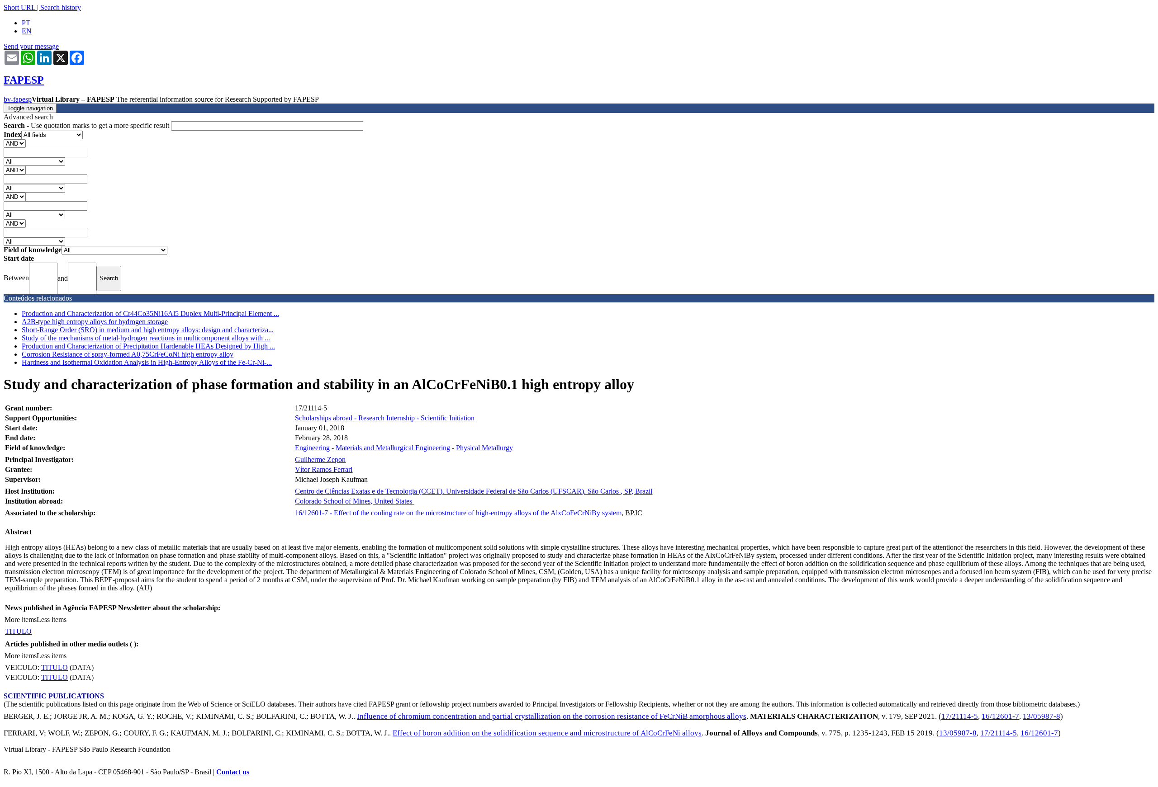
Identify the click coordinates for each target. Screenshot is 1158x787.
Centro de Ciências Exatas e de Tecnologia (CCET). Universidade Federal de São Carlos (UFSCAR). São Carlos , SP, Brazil (473, 491)
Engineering (312, 448)
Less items (51, 619)
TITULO (18, 631)
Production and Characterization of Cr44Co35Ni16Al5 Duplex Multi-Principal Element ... (150, 313)
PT (26, 23)
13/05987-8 (1041, 716)
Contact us (232, 772)
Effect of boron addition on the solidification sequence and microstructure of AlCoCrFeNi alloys (547, 733)
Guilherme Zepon (320, 459)
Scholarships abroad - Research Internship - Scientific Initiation (385, 418)
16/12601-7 (1000, 716)
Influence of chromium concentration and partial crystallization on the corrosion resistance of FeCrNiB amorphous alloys (551, 716)
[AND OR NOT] (15, 143)
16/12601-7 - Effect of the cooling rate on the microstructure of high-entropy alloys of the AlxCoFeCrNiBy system (458, 513)
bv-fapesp (18, 99)
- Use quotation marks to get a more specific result (87, 125)
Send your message (31, 46)
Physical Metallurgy (484, 448)
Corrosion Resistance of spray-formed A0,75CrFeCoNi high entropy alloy (127, 354)
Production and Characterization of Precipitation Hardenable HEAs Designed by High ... (148, 346)
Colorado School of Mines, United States (354, 501)
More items (21, 619)
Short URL (19, 7)
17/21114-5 (959, 716)
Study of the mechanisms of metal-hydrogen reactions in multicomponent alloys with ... (146, 338)
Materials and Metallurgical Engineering (393, 448)
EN (27, 31)
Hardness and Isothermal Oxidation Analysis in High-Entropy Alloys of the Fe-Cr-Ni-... (147, 362)
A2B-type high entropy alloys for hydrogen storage (95, 321)
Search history (60, 7)
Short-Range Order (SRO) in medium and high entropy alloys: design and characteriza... (148, 330)
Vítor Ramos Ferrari (323, 469)
